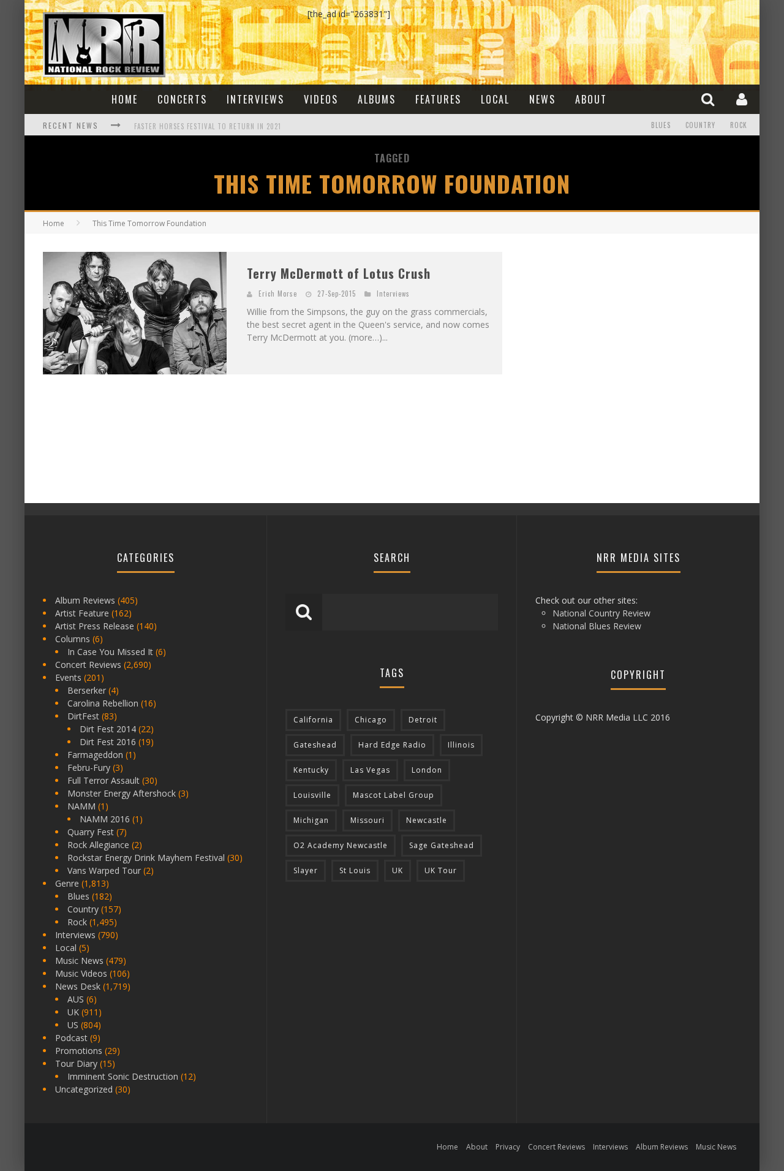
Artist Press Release (94, 626)
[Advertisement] (612, 328)
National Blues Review (596, 626)
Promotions (78, 1050)
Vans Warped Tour (104, 870)
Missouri (367, 820)
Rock (738, 125)
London (427, 770)
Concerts (182, 99)
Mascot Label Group (393, 795)
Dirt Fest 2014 (108, 729)
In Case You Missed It (110, 652)
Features (438, 99)
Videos (321, 99)
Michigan (311, 820)
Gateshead (315, 745)
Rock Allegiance (98, 845)
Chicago (371, 719)
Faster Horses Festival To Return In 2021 (207, 120)
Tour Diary (76, 1063)
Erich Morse (277, 293)
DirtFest (83, 716)
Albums (377, 99)
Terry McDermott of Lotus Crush (339, 273)
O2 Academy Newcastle (340, 845)
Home (124, 99)
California (313, 719)
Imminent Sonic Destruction (122, 1076)
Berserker (86, 690)
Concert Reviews (88, 664)
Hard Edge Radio (392, 745)
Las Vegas (370, 770)
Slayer (305, 870)
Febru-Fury (88, 767)
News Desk (77, 986)
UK (73, 1012)
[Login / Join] (743, 99)
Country (700, 125)
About (591, 99)
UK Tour (440, 870)
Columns (72, 639)
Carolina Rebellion (102, 703)
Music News (79, 960)
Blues (661, 125)
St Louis (355, 870)
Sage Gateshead (441, 845)
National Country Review (601, 613)
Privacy (508, 1147)
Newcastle (426, 820)
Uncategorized (84, 1089)
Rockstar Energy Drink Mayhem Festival (146, 857)
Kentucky (311, 770)
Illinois (461, 745)
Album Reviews (85, 600)
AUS (75, 999)
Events (68, 677)
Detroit (423, 719)
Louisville (312, 795)
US (72, 1025)
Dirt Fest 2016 (108, 742)
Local (495, 99)
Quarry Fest (90, 832)
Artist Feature (82, 613)
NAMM (81, 806)
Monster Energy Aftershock (121, 793)
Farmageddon (95, 754)
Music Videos (81, 973)
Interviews (255, 99)
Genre (67, 883)
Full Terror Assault (103, 780)
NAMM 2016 (105, 819)
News (542, 99)
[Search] (709, 99)
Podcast (71, 1038)
